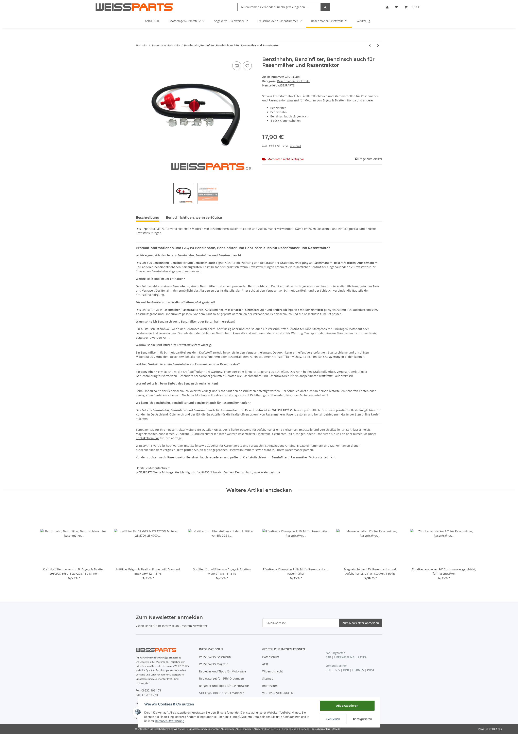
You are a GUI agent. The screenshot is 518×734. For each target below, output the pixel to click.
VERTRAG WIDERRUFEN (277, 693)
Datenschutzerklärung (169, 721)
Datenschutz (270, 657)
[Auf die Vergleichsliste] (236, 65)
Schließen (333, 719)
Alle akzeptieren (347, 705)
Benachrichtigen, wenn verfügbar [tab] (194, 217)
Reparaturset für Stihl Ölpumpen (221, 678)
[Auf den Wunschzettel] (247, 65)
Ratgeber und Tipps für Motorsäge (222, 671)
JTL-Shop (497, 729)
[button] (387, 7)
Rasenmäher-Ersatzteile (293, 81)
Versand (295, 146)
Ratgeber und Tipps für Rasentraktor (224, 686)
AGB (265, 664)
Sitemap (267, 678)
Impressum (270, 686)
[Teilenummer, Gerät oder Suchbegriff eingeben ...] (325, 7)
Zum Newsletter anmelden (360, 623)
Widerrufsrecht (272, 671)
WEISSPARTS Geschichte (215, 657)
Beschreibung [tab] (147, 217)
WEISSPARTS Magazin (213, 664)
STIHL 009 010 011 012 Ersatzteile (221, 693)
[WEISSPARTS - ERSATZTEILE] (134, 7)
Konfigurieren (362, 719)
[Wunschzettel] (396, 7)
